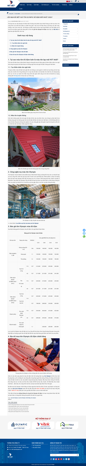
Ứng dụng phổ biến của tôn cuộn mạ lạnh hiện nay (19, 406)
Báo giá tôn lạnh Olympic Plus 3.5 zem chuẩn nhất (19, 411)
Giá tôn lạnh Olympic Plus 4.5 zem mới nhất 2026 (18, 408)
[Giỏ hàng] (75, 1)
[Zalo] (84, 233)
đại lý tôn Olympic (17, 388)
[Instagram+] (56, 459)
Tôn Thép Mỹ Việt (37, 445)
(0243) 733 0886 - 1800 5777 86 (21, 447)
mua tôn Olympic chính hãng (24, 397)
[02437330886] (84, 236)
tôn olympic (33, 397)
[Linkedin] (64, 459)
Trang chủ (22, 4)
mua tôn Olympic (14, 397)
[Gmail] (69, 459)
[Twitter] (54, 459)
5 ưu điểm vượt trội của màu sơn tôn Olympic (27, 223)
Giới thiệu (29, 4)
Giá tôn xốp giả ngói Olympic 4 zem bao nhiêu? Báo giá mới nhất (21, 404)
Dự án (20, 8)
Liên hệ (70, 4)
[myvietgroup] (11, 4)
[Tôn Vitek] (43, 425)
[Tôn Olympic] (19, 425)
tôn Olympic (47, 376)
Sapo (53, 464)
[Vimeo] (66, 459)
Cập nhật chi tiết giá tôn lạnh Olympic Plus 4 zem (18, 409)
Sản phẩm (36, 4)
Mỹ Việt (56, 29)
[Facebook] (84, 230)
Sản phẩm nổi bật (36, 447)
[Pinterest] (61, 459)
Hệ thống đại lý (45, 4)
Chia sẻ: (10, 399)
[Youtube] (59, 459)
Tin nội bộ (64, 4)
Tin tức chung (55, 4)
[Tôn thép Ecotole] (67, 425)
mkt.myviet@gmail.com (16, 449)
